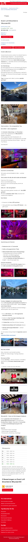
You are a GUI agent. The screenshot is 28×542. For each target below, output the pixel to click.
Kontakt (5, 537)
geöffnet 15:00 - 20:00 (7, 28)
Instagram (3, 44)
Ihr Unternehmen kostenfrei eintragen (19, 3)
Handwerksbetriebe (5, 513)
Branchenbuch (4, 8)
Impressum (10, 537)
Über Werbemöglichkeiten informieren (18, 1)
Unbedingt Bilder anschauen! (8, 335)
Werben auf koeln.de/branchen (8, 503)
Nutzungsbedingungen (19, 537)
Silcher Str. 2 (3, 33)
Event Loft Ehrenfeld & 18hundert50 (9, 9)
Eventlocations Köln (13, 8)
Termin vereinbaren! (19, 47)
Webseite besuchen (7, 47)
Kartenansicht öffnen (7, 36)
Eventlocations (4, 26)
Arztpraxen (3, 511)
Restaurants (4, 515)
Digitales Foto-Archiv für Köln (7, 532)
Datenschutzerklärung (14, 538)
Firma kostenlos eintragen (7, 501)
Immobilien (3, 522)
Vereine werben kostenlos (7, 528)
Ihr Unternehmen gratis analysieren (9, 505)
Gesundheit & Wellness (6, 520)
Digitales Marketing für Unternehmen (9, 530)
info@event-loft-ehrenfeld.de (7, 42)
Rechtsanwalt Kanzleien (6, 517)
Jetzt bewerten (12, 30)
